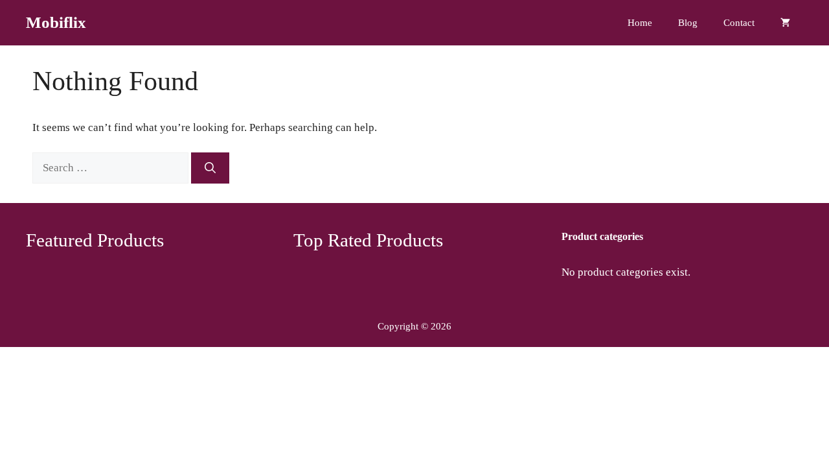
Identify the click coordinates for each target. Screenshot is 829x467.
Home (640, 23)
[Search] (210, 168)
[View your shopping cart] (785, 22)
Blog (688, 23)
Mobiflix (56, 22)
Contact (739, 23)
